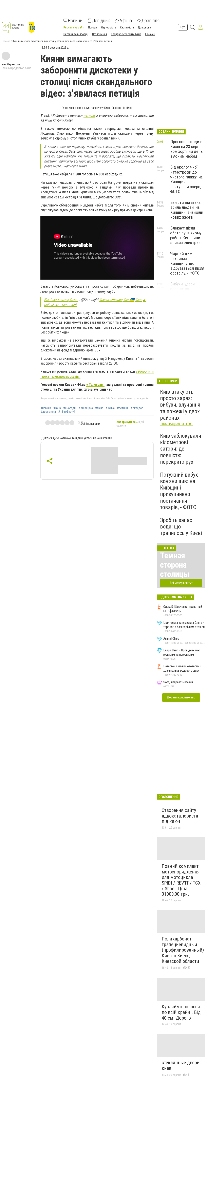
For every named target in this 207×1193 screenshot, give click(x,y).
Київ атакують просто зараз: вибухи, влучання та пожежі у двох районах (180, 404)
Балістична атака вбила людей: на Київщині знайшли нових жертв (186, 209)
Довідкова (144, 27)
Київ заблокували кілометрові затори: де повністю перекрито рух (180, 448)
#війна (99, 408)
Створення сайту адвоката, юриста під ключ (180, 815)
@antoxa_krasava (56, 299)
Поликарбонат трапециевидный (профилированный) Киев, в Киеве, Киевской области (183, 950)
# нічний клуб (66, 412)
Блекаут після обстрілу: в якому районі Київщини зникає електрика (186, 235)
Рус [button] (182, 27)
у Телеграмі (95, 384)
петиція (89, 115)
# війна (110, 408)
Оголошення (99, 34)
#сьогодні (69, 408)
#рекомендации (111, 299)
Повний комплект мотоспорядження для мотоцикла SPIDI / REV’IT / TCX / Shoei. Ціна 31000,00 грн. (181, 880)
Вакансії (150, 34)
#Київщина (86, 408)
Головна (6, 41)
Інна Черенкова (11, 64)
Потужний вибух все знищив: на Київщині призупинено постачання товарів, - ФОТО (179, 491)
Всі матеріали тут (181, 583)
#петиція (122, 408)
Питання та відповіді (75, 34)
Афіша (125, 21)
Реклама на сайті (73, 27)
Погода (92, 27)
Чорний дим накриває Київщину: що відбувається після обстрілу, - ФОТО (187, 263)
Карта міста (127, 27)
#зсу (138, 299)
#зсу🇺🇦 (128, 299)
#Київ (57, 408)
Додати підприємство (181, 697)
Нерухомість (108, 27)
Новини (75, 21)
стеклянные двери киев (181, 1065)
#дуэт (73, 299)
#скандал (137, 408)
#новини (45, 408)
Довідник (101, 21)
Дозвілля (151, 21)
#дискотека (48, 412)
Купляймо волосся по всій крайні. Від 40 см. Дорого (181, 1012)
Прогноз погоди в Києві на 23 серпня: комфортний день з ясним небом (187, 149)
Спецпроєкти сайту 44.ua (126, 34)
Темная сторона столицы (174, 565)
